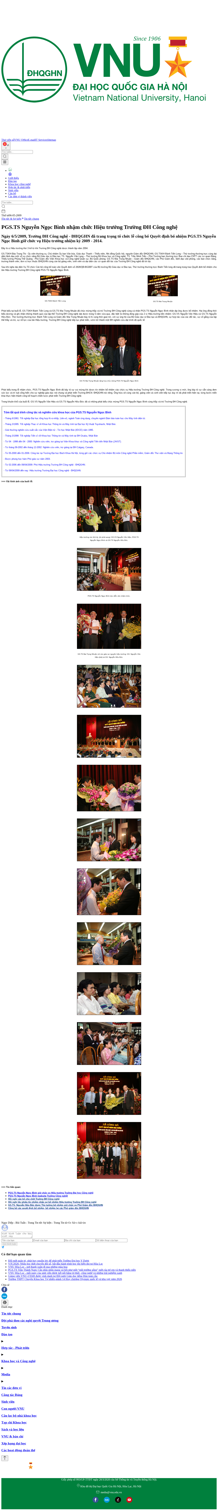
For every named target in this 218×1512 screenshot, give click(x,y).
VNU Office (21, 139)
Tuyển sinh (9, 1327)
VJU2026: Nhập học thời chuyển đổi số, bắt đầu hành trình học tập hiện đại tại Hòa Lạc (55, 1263)
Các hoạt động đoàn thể (18, 1450)
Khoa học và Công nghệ (18, 1361)
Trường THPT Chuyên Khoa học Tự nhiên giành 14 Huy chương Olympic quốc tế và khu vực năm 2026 (65, 1279)
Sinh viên (13, 190)
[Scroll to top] (4, 1458)
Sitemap (51, 139)
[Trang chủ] (103, 136)
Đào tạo (12, 181)
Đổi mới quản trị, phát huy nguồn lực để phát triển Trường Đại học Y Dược (48, 1260)
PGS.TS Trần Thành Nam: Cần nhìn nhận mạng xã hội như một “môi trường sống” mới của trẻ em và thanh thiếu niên (72, 1269)
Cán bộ (12, 193)
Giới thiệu (13, 178)
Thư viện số (7, 139)
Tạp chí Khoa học (14, 1422)
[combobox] (5, 145)
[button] (109, 1290)
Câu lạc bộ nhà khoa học (19, 1415)
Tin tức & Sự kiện (11, 218)
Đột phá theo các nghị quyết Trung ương (30, 1320)
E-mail (31, 139)
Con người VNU (12, 1408)
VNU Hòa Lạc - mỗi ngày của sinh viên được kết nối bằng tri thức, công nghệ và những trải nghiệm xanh (65, 1273)
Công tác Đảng (11, 1395)
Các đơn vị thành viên (20, 196)
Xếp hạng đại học (13, 1443)
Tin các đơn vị (11, 1388)
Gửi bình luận (9, 1244)
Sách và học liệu (12, 1429)
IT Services (41, 139)
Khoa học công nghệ (19, 184)
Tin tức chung (31, 218)
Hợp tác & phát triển (19, 187)
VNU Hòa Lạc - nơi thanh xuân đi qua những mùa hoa (37, 1266)
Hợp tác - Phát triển (15, 1348)
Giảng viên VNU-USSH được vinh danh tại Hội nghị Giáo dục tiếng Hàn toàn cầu (52, 1276)
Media (5, 1374)
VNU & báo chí (12, 1436)
